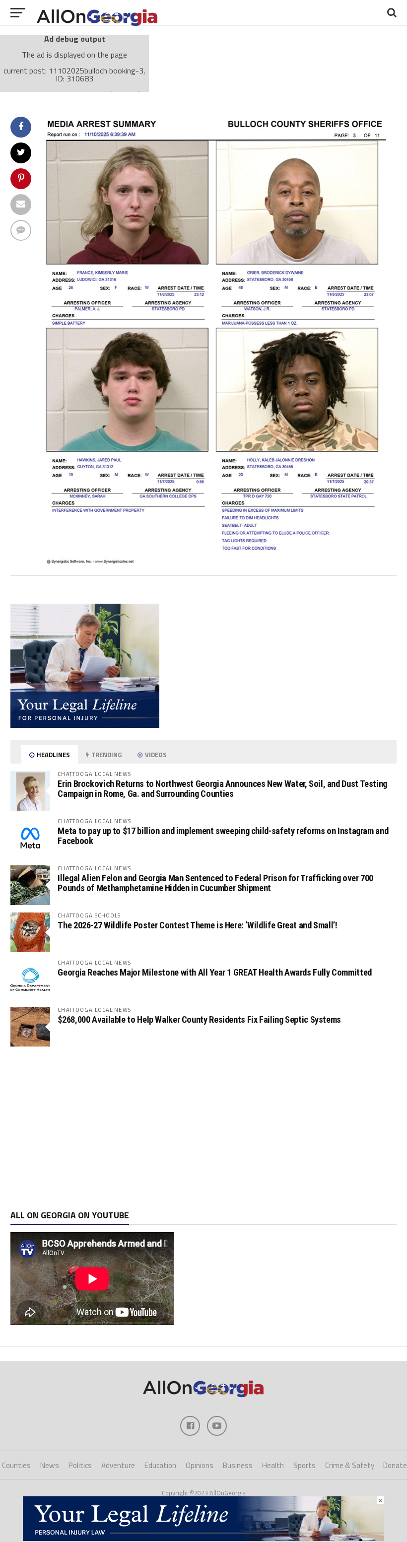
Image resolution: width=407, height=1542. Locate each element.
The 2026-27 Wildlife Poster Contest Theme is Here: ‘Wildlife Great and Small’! (197, 925)
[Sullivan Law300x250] (84, 725)
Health (273, 1465)
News (49, 1465)
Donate (395, 1465)
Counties (16, 1465)
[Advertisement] (203, 1128)
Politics (80, 1465)
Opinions (199, 1465)
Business (238, 1465)
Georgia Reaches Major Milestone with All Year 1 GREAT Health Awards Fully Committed (214, 972)
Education (160, 1465)
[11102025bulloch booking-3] (218, 561)
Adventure (118, 1465)
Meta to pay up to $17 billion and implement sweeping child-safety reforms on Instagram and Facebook (223, 836)
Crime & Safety (349, 1465)
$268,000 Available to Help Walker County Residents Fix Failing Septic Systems (199, 1019)
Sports (304, 1465)
